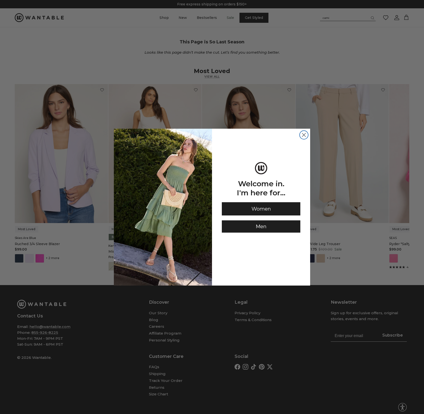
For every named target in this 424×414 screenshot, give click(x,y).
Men (261, 226)
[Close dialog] (304, 135)
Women (261, 209)
